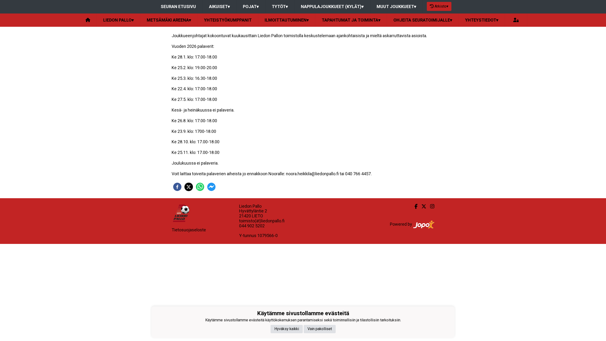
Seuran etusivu (178, 6)
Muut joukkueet (396, 6)
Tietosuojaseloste (189, 229)
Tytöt (280, 6)
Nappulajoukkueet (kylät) (332, 6)
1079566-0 (267, 235)
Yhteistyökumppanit (228, 20)
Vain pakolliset (319, 329)
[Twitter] (422, 206)
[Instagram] (430, 206)
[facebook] (177, 187)
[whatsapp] (200, 187)
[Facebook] (414, 206)
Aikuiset (219, 6)
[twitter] (188, 187)
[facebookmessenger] (211, 187)
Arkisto (441, 6)
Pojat (251, 6)
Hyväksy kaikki (286, 329)
